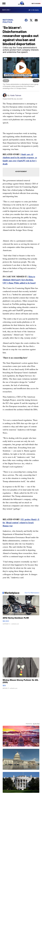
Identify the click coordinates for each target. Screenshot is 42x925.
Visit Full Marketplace (32, 593)
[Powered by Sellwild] (36, 724)
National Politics (8, 21)
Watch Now (35, 3)
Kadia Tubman (15, 95)
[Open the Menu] (4, 3)
